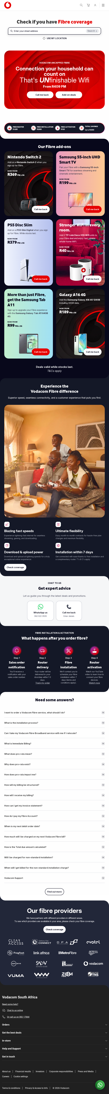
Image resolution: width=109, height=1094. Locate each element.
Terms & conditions (11, 1088)
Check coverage (15, 567)
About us (6, 1071)
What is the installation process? (21, 722)
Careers (5, 1076)
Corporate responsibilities (61, 1071)
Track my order (42, 683)
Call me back (42, 94)
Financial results (23, 1071)
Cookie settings (21, 1076)
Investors (40, 1071)
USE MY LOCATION (57, 38)
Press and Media (86, 1071)
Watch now (94, 683)
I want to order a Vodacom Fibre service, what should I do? (34, 712)
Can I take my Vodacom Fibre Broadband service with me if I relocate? (40, 733)
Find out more (54, 891)
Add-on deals (69, 94)
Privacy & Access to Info (36, 1088)
